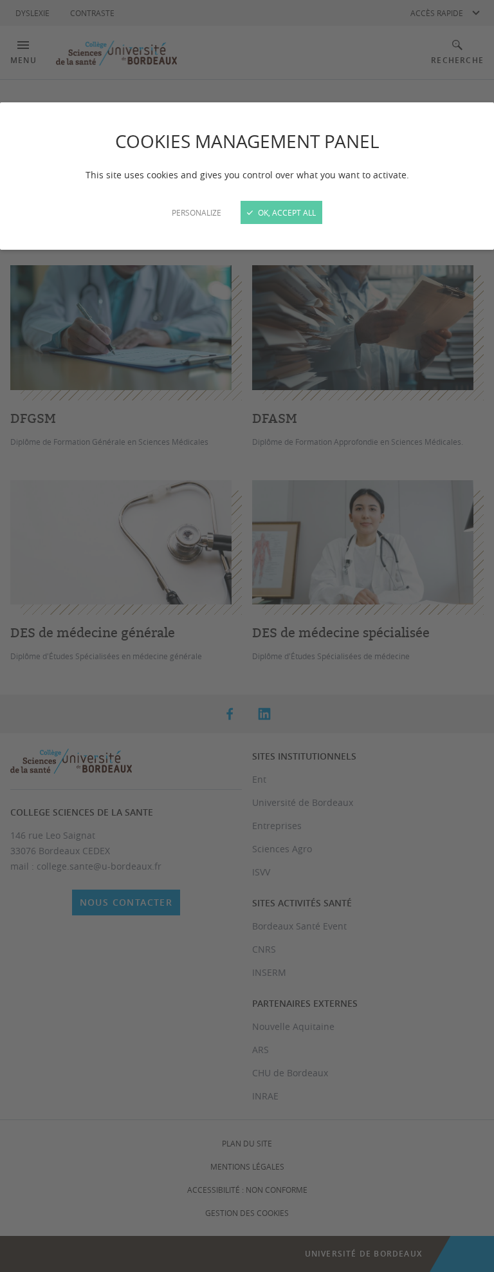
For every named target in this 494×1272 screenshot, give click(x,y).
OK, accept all (286, 212)
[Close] (247, 636)
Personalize (196, 212)
